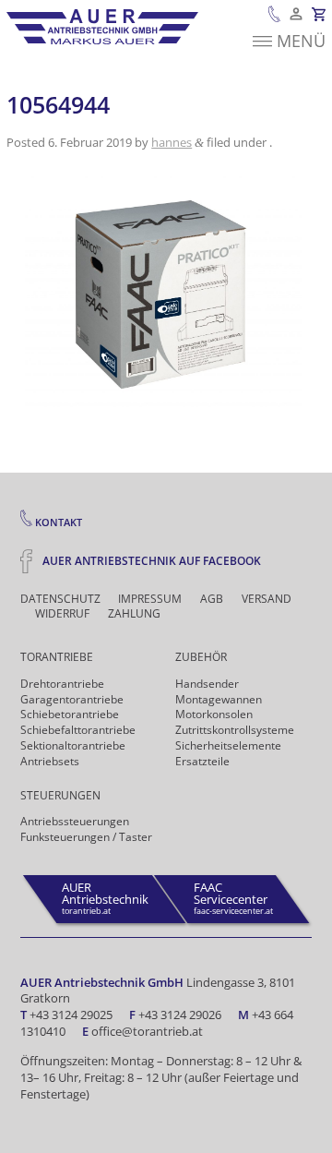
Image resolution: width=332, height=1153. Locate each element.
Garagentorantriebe (72, 699)
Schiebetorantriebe (69, 714)
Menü (301, 41)
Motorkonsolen (214, 714)
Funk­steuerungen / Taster (86, 837)
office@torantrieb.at (147, 1031)
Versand (266, 599)
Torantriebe (56, 657)
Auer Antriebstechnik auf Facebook (150, 560)
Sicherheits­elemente (228, 745)
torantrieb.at (105, 897)
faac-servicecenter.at (233, 897)
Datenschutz (60, 599)
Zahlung (134, 614)
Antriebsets (49, 761)
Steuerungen (60, 795)
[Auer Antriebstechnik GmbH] (101, 27)
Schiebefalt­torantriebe (78, 730)
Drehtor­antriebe (62, 683)
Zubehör (201, 657)
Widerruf (62, 614)
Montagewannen (218, 699)
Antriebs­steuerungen (74, 821)
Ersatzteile (202, 761)
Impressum (150, 599)
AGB (211, 599)
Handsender (207, 683)
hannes (171, 142)
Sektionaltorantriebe (72, 745)
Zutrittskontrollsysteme (234, 730)
